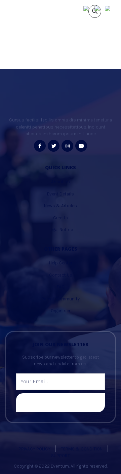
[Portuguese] (99, 8)
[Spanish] (110, 8)
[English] (88, 8)
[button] (12, 56)
